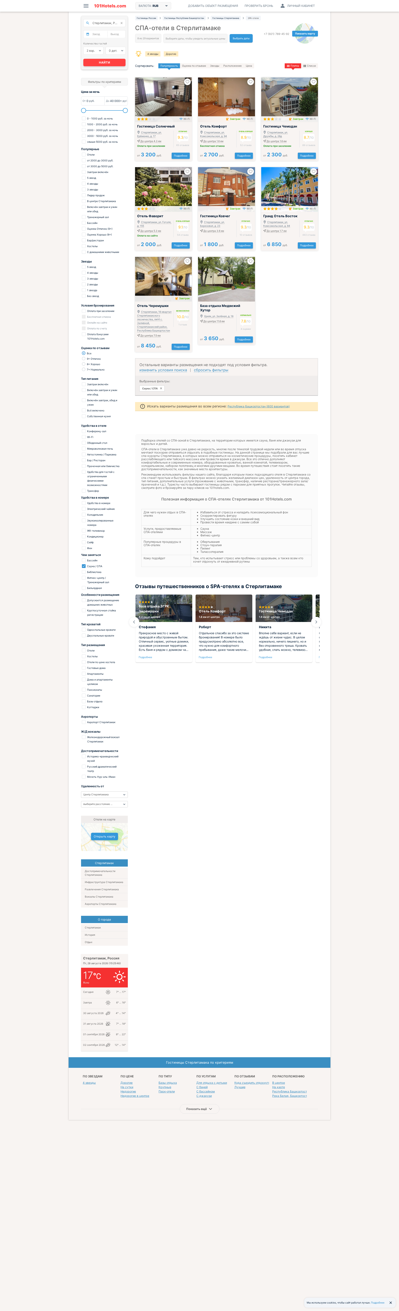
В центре (278, 1082)
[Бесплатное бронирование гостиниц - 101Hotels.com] (110, 6)
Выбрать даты (241, 38)
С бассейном (205, 1091)
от (149, 155)
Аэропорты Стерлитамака (100, 903)
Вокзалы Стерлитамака (99, 896)
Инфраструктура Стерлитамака (104, 882)
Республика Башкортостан (291, 1091)
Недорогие (128, 1091)
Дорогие (171, 53)
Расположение (232, 65)
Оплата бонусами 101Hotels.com (97, 336)
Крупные (165, 1087)
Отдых (88, 942)
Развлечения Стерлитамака (102, 889)
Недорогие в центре (135, 1096)
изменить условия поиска (163, 370)
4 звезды (152, 53)
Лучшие (239, 1087)
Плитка (295, 65)
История (90, 934)
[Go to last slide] (134, 622)
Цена (249, 65)
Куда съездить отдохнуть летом (257, 1082)
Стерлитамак (93, 927)
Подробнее (180, 155)
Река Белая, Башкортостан (291, 1096)
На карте (278, 1087)
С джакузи (204, 1096)
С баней (202, 1087)
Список (311, 65)
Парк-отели (167, 1091)
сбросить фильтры (211, 370)
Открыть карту (104, 836)
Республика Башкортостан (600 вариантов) (259, 406)
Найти (104, 62)
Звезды (214, 65)
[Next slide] (316, 622)
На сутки (127, 1087)
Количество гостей (95, 43)
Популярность (169, 65)
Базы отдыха (168, 1082)
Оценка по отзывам (194, 65)
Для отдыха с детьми (211, 1082)
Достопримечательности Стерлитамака (100, 873)
